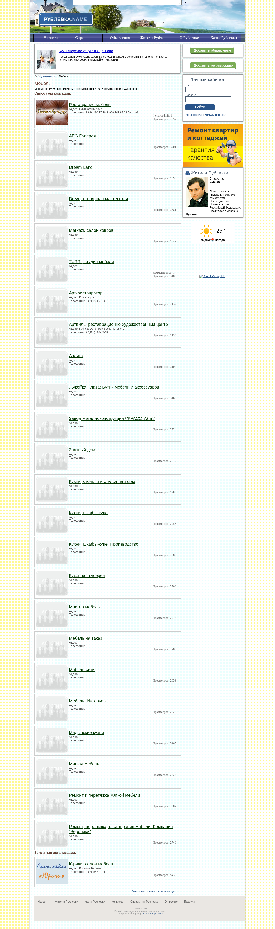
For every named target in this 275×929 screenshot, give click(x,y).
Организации (47, 76)
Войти (200, 107)
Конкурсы (118, 901)
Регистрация (193, 114)
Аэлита (76, 355)
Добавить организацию (213, 65)
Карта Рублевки (94, 901)
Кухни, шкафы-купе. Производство (103, 544)
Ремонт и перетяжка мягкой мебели (104, 795)
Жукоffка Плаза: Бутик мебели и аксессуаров (114, 387)
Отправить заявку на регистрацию (154, 891)
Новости (43, 901)
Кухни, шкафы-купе (88, 512)
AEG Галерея (82, 136)
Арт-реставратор (85, 293)
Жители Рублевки (66, 901)
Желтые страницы (153, 913)
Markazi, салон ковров (91, 230)
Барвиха (189, 901)
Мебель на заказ (85, 638)
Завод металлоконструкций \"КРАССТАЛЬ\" (112, 418)
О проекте (171, 901)
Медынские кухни (86, 732)
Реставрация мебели (90, 104)
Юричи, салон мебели (91, 864)
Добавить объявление (212, 50)
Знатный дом (82, 449)
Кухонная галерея (87, 575)
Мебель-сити (82, 669)
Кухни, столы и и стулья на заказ (102, 481)
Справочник (85, 37)
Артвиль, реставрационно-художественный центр (118, 324)
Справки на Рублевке (144, 901)
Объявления (120, 37)
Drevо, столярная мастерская (98, 198)
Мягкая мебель (84, 763)
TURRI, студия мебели (91, 261)
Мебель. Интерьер (87, 701)
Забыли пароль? (215, 114)
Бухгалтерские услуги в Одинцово (86, 51)
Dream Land (81, 167)
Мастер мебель (84, 606)
